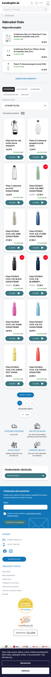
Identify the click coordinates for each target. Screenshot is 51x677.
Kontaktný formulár (14, 559)
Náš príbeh (6, 572)
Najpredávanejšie (11, 95)
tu (11, 657)
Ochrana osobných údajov (12, 590)
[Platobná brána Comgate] (45, 646)
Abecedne (25, 95)
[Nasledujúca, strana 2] (25, 403)
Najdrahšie (35, 89)
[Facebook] (4, 551)
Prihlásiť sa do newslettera (15, 522)
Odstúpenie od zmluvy (10, 583)
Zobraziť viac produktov (25, 78)
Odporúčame (9, 89)
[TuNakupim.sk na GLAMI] (25, 633)
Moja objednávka (8, 575)
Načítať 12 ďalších (25, 395)
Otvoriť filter (12, 106)
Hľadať (45, 9)
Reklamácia (6, 579)
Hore (27, 415)
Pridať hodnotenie (13, 475)
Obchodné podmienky (10, 587)
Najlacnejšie (22, 89)
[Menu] (48, 3)
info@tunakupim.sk (14, 540)
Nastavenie (25, 663)
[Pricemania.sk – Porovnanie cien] (25, 621)
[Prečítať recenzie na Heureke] (25, 605)
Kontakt (5, 594)
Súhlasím (25, 671)
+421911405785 (13, 544)
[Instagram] (10, 551)
